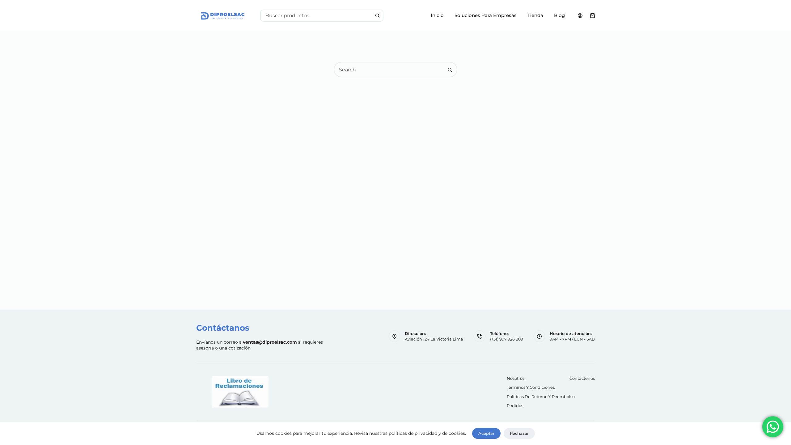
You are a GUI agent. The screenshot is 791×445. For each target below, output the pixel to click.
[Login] (580, 15)
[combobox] (316, 16)
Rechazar (519, 433)
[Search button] (377, 15)
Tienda (535, 15)
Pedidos (515, 405)
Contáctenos (582, 378)
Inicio (437, 15)
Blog (559, 15)
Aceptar (486, 433)
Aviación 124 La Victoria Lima (434, 339)
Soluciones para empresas (486, 15)
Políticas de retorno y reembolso (541, 396)
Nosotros (515, 378)
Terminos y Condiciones (531, 387)
